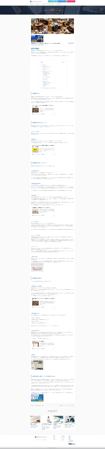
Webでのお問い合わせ (71, 440)
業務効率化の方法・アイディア (47, 71)
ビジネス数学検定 (63, 439)
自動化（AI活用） (45, 79)
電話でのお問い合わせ (71, 441)
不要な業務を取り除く (46, 72)
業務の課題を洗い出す (46, 83)
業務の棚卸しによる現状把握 (47, 82)
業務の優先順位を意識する (46, 73)
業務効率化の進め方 (45, 81)
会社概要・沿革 (54, 439)
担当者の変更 (45, 74)
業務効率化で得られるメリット (47, 66)
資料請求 (70, 439)
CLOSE (63, 62)
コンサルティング (63, 440)
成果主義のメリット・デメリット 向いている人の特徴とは (67, 405)
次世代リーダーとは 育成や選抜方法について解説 (37, 405)
